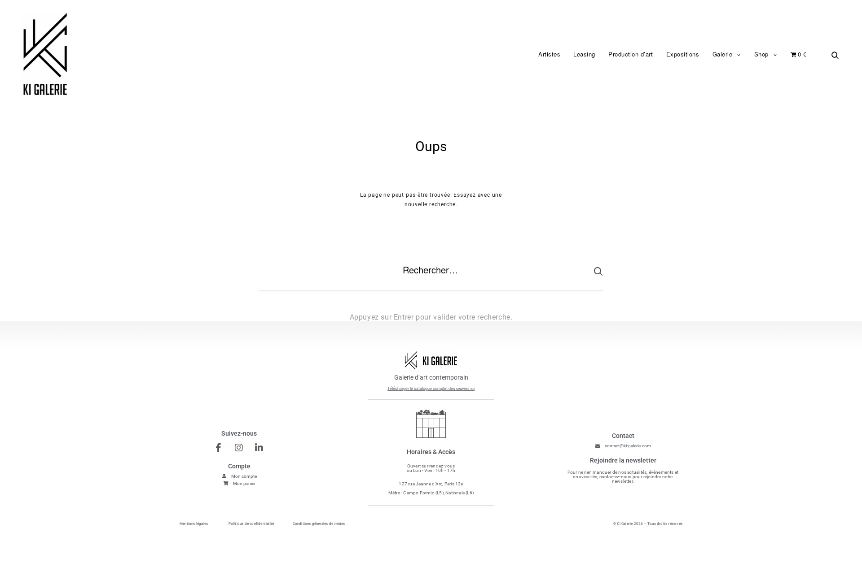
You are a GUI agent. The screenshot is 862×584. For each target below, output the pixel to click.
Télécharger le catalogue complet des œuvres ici (431, 388)
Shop (761, 54)
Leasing (584, 54)
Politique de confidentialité (251, 524)
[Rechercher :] (431, 277)
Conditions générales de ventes (319, 524)
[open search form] (833, 55)
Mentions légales (194, 524)
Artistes (549, 54)
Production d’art (630, 54)
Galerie (722, 54)
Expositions (682, 54)
